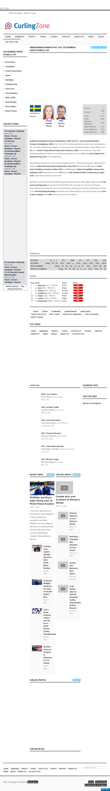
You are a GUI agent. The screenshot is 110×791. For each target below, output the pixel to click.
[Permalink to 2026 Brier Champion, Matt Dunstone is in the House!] (63, 538)
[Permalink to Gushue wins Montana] (63, 564)
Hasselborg (42, 301)
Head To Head (11, 111)
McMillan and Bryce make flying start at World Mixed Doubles (42, 500)
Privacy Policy (101, 782)
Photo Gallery (10, 106)
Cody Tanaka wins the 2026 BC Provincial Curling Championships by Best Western (75, 597)
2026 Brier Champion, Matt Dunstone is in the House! (73, 543)
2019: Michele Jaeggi (49, 459)
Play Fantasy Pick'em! (16, 287)
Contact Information (13, 71)
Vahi (39, 288)
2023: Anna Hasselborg (50, 420)
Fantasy (66, 36)
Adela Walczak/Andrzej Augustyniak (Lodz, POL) (56, 166)
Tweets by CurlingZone (92, 403)
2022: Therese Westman (51, 433)
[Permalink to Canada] (37, 548)
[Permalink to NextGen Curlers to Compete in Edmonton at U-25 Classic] (37, 648)
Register (27, 13)
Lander (41, 298)
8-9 (64, 301)
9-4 (83, 153)
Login (34, 13)
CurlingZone (33, 782)
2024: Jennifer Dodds (50, 407)
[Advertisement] (15, 218)
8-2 (31, 150)
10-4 (68, 169)
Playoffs (17, 138)
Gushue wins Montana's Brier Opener (73, 568)
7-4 (78, 166)
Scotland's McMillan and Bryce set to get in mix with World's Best (47, 588)
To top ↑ (105, 790)
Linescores (9, 88)
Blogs (101, 36)
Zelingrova (42, 293)
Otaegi (40, 290)
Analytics (79, 36)
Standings (9, 79)
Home (8, 36)
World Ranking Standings (45, 191)
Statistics (76, 331)
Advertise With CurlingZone (95, 785)
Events (32, 36)
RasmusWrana (61, 124)
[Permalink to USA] (37, 610)
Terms (91, 782)
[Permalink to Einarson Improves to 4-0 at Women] (63, 515)
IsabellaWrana (49, 124)
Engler (40, 295)
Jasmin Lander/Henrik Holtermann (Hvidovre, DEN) (57, 150)
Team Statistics (11, 93)
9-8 (76, 141)
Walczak (41, 285)
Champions (10, 66)
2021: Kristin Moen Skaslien (52, 446)
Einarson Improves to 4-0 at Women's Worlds (73, 518)
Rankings (19, 36)
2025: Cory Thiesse (49, 394)
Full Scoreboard (12, 286)
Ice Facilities (11, 42)
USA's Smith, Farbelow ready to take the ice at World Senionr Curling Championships (49, 621)
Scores (54, 36)
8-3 (89, 166)
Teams (43, 36)
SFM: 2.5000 (10, 97)
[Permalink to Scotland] (37, 582)
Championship (11, 84)
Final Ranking (10, 102)
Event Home (10, 62)
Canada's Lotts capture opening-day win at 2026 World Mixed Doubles (47, 557)
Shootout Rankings (72, 314)
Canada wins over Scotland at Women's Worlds (68, 499)
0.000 (49, 194)
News (91, 36)
